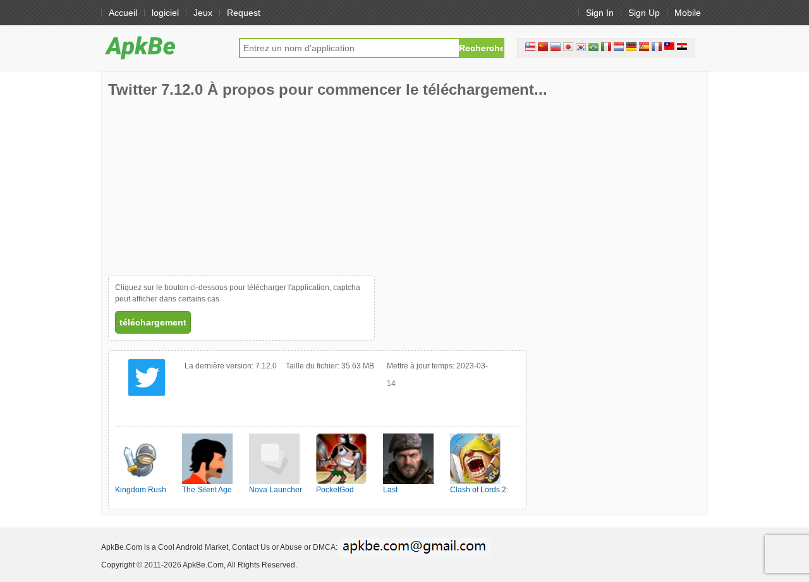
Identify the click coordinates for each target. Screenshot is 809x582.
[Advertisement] (203, 186)
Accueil (123, 13)
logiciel (165, 13)
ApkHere (163, 47)
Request (243, 13)
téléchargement (152, 322)
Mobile (687, 13)
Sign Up (644, 13)
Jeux (202, 13)
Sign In (600, 13)
